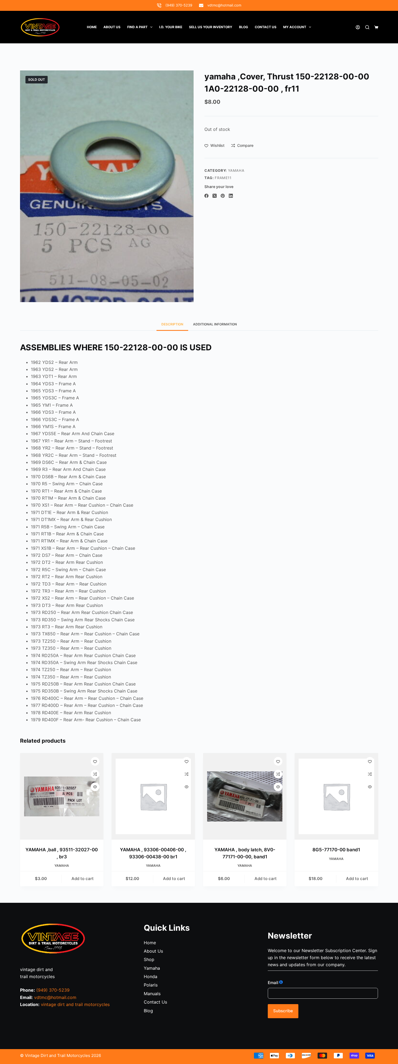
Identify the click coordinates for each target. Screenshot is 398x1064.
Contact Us (155, 1002)
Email (273, 982)
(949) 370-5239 (178, 5)
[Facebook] (206, 196)
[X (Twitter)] (215, 196)
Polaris (151, 985)
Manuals (152, 993)
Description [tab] (172, 324)
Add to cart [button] (82, 878)
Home (92, 27)
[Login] (358, 27)
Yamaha (236, 170)
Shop (149, 959)
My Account (294, 27)
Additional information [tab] (215, 324)
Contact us (265, 27)
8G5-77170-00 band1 (336, 849)
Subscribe (283, 1010)
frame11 (223, 178)
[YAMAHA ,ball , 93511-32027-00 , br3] (61, 796)
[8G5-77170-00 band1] (336, 796)
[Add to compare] (95, 774)
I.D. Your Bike (170, 27)
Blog (243, 27)
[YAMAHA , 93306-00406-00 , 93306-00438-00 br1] (153, 796)
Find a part (137, 27)
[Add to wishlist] (95, 761)
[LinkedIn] (231, 196)
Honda (150, 976)
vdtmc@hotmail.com (224, 5)
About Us (111, 27)
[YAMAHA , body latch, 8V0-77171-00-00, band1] (244, 796)
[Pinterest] (223, 196)
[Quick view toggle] (95, 786)
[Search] (367, 27)
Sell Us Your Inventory (210, 27)
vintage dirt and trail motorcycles (75, 1004)
